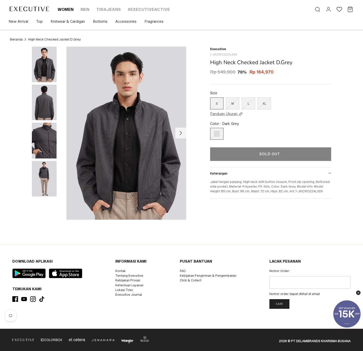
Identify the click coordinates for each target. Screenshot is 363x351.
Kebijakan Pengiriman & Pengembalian (208, 275)
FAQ (183, 271)
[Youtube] (24, 299)
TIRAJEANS (108, 9)
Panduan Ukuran (224, 114)
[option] (126, 133)
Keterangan (218, 173)
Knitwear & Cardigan (68, 21)
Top (39, 21)
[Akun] (328, 9)
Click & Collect (191, 280)
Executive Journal (128, 294)
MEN (85, 9)
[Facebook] (15, 299)
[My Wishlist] (339, 9)
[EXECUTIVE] (29, 9)
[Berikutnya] (180, 133)
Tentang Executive (129, 275)
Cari (279, 304)
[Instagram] (33, 299)
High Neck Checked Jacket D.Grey (54, 39)
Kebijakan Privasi (127, 280)
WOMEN (66, 9)
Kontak (120, 271)
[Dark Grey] (216, 134)
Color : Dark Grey (224, 123)
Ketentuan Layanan (129, 285)
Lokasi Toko (124, 290)
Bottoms (100, 21)
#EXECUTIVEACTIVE (149, 9)
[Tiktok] (42, 299)
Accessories (126, 21)
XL (264, 103)
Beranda (16, 39)
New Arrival (18, 21)
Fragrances (153, 21)
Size (213, 93)
